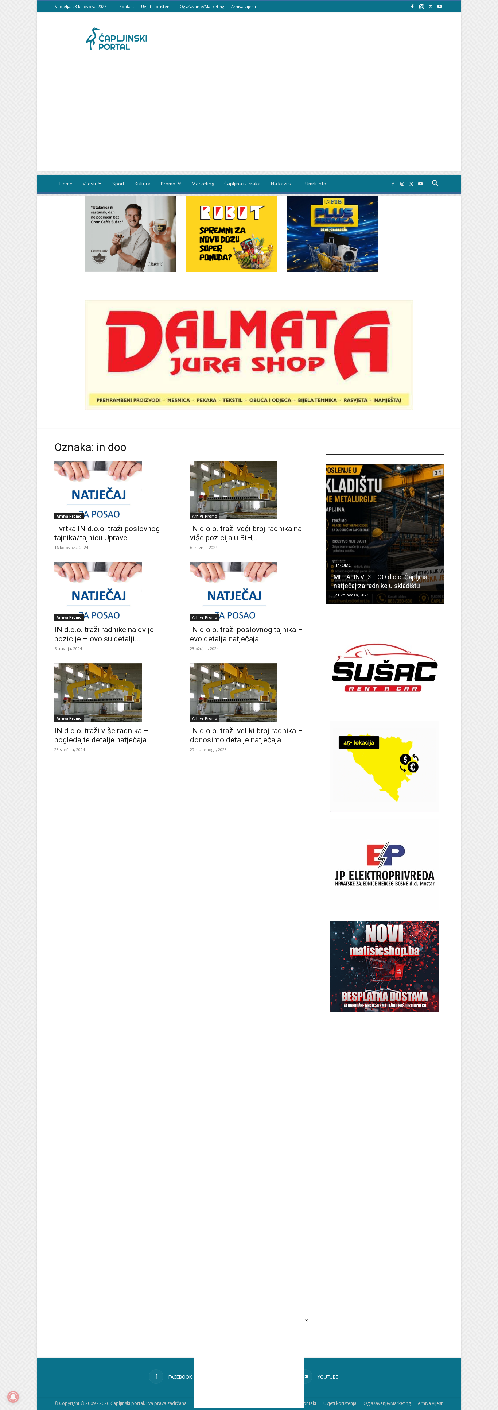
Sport (118, 183)
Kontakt (126, 6)
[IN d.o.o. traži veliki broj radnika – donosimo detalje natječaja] (249, 692)
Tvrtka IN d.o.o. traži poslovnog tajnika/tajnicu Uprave (107, 533)
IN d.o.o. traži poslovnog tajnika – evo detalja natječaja (246, 634)
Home (66, 183)
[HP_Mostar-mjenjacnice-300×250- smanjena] (384, 809)
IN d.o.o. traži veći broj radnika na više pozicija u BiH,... (246, 533)
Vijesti (89, 183)
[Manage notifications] (13, 1397)
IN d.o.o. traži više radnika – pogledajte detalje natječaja (101, 735)
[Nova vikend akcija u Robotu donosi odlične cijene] (385, 534)
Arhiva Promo (69, 516)
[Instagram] (421, 6)
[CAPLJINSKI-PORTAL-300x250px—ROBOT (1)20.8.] (231, 270)
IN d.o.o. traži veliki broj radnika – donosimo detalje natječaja (246, 735)
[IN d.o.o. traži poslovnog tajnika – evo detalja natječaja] (249, 591)
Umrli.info (315, 183)
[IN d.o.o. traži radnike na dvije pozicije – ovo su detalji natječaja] (113, 591)
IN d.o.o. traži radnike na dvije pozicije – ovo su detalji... (104, 634)
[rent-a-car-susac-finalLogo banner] (384, 711)
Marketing (203, 183)
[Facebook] (412, 6)
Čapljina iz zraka (242, 183)
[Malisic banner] (384, 1010)
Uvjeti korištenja (157, 6)
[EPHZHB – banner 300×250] (384, 908)
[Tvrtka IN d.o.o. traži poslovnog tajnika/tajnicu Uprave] (113, 490)
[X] (431, 6)
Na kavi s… (283, 183)
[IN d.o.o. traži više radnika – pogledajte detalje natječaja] (113, 692)
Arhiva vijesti (243, 6)
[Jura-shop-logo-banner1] (249, 408)
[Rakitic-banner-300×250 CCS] (130, 270)
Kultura (143, 183)
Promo (168, 183)
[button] (435, 184)
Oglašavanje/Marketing (202, 6)
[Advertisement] (249, 120)
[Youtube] (440, 6)
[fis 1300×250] (332, 234)
